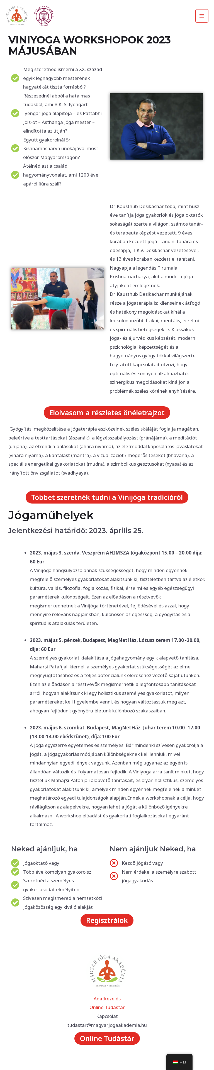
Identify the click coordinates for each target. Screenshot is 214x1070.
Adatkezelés (107, 998)
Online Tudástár (107, 1007)
